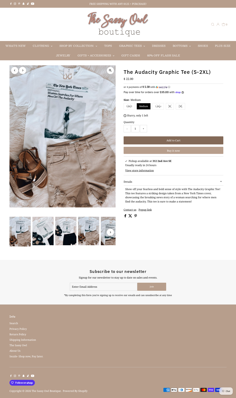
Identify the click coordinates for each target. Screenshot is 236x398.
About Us (14, 350)
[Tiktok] (28, 4)
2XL (181, 107)
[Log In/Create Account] (218, 24)
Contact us (130, 209)
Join (152, 286)
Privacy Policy (18, 329)
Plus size (223, 46)
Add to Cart (173, 140)
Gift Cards (130, 55)
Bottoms (180, 46)
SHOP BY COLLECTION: (77, 46)
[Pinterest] (19, 4)
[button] (173, 87)
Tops (108, 46)
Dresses (159, 46)
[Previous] (14, 70)
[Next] (22, 70)
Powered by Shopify (75, 391)
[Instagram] (15, 4)
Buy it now (173, 150)
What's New (15, 46)
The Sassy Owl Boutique (46, 391)
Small (130, 107)
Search (13, 323)
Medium (143, 106)
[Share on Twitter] (130, 216)
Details (128, 181)
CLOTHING (41, 46)
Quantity (129, 122)
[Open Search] (212, 24)
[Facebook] (10, 4)
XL (171, 107)
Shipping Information (22, 340)
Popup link (145, 209)
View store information (139, 170)
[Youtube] (32, 4)
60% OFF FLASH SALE (163, 55)
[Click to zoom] (110, 70)
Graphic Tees (131, 46)
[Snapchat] (24, 4)
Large (159, 107)
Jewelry (63, 55)
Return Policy (17, 334)
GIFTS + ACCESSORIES (95, 55)
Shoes (203, 46)
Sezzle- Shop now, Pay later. (26, 356)
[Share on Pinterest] (135, 216)
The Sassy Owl (18, 345)
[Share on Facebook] (125, 216)
